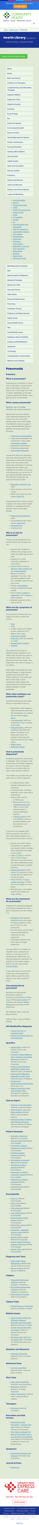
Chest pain (15, 638)
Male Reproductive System (17, 266)
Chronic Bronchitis (20, 205)
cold (26, 424)
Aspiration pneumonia (19, 1136)
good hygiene (21, 1000)
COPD (15, 208)
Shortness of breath (18, 636)
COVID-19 (20, 496)
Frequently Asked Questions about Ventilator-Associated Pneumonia (21, 1057)
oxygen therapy (12, 966)
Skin (9, 328)
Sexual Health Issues (15, 323)
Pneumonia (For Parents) (20, 1294)
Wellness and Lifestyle (15, 361)
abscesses (19, 720)
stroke (28, 595)
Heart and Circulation (15, 166)
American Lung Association (21, 1105)
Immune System (13, 171)
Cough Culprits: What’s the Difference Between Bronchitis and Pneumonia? (21, 1320)
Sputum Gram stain (18, 1249)
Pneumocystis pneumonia (20, 516)
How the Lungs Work (19, 1368)
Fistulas (15, 220)
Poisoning (11, 304)
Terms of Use (31, 1513)
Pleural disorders (17, 728)
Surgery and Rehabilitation (17, 342)
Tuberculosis (17, 256)
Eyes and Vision (13, 133)
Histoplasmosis (16, 525)
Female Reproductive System (18, 137)
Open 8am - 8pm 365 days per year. (19, 1497)
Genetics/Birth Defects (16, 152)
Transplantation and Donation (18, 356)
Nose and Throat (13, 290)
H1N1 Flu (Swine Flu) (20, 229)
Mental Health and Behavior (17, 275)
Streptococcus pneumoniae (21, 436)
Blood (9, 69)
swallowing (15, 595)
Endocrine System (14, 123)
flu (10, 426)
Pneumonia (17, 239)
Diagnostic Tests (13, 99)
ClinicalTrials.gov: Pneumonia (22, 1306)
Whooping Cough (19, 258)
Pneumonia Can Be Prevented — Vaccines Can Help (21, 1424)
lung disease (22, 586)
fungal (23, 407)
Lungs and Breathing (15, 194)
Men (9, 271)
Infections (11, 175)
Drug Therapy (12, 114)
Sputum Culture (17, 1268)
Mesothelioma (18, 237)
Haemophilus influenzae (20, 450)
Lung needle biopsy (18, 1213)
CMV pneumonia (17, 1208)
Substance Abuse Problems (17, 337)
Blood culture (20, 817)
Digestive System (14, 104)
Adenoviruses (16, 1047)
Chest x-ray (15, 1203)
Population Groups (14, 309)
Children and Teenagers (16, 83)
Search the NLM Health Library (13, 56)
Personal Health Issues (16, 299)
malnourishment (20, 571)
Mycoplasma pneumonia (20, 1160)
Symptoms (11, 346)
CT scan (19, 855)
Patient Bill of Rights (22, 1511)
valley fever (20, 523)
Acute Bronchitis (19, 200)
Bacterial (9, 407)
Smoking (16, 254)
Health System (12, 161)
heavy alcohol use (25, 569)
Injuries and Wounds (15, 180)
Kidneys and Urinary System (18, 190)
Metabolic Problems (14, 280)
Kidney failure (16, 744)
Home (6, 30)
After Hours (19, 1502)
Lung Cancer (17, 234)
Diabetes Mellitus (13, 95)
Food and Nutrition (14, 147)
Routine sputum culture (19, 1237)
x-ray (21, 800)
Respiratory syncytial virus (21, 484)
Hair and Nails (12, 156)
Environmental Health (15, 128)
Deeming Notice (9, 1511)
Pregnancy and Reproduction (18, 313)
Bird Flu (15, 203)
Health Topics (14, 30)
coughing (24, 593)
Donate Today (20, 6)
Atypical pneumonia (18, 1141)
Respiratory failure (18, 747)
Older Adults (12, 294)
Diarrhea (14, 646)
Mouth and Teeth (13, 285)
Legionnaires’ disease (19, 443)
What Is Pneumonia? (18, 1394)
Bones (9, 73)
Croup (15, 215)
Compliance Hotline (9, 1508)
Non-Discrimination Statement (26, 1508)
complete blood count (21, 805)
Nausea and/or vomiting (20, 643)
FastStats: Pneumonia (19, 1354)
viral (15, 407)
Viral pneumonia (17, 1187)
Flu (14, 222)
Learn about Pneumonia (20, 1382)
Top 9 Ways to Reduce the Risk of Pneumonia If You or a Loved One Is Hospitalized (21, 1434)
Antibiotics (15, 918)
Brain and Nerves (13, 78)
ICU (12, 578)
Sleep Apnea (17, 251)
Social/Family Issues (15, 332)
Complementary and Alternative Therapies (19, 89)
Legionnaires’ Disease (21, 232)
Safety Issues (12, 318)
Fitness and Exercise (15, 142)
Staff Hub (19, 1523)
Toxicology (11, 351)
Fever (13, 624)
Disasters (11, 109)
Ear (8, 118)
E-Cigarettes (17, 217)
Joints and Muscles (14, 185)
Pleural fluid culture (18, 870)
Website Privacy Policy (18, 1513)
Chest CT (14, 1198)
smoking (14, 569)
